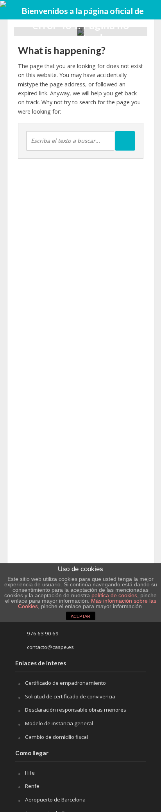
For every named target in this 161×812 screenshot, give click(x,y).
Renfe (32, 785)
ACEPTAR (80, 616)
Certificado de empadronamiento (65, 682)
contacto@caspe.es (50, 647)
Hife (30, 772)
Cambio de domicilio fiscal (56, 736)
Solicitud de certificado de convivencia (70, 696)
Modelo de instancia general (59, 723)
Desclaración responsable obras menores (75, 709)
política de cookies (114, 595)
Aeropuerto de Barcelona (55, 799)
